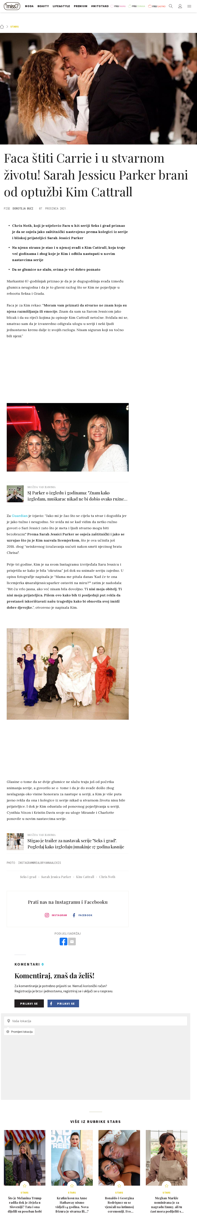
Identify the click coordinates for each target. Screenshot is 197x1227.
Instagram (59, 915)
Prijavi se (29, 1003)
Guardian (20, 515)
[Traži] (171, 6)
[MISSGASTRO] (156, 6)
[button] (189, 6)
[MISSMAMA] (118, 6)
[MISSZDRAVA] (137, 6)
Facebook (85, 915)
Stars (14, 26)
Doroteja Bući (23, 208)
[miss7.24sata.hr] (12, 6)
